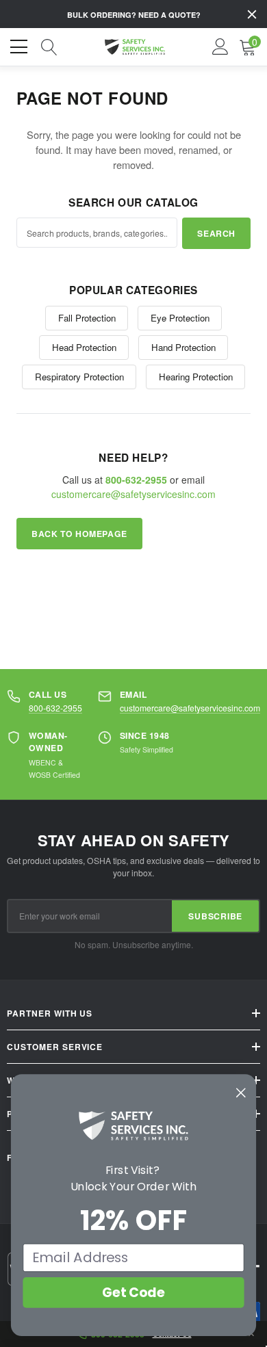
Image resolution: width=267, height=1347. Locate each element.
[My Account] (220, 47)
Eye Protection (180, 317)
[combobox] (96, 233)
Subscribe (215, 916)
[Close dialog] (241, 1092)
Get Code (133, 1292)
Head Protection (84, 347)
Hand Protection (183, 347)
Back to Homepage (79, 533)
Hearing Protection (196, 376)
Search (216, 233)
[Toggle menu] (20, 45)
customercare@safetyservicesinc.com (133, 494)
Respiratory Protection (79, 376)
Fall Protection (87, 317)
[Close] (252, 14)
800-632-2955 (55, 708)
